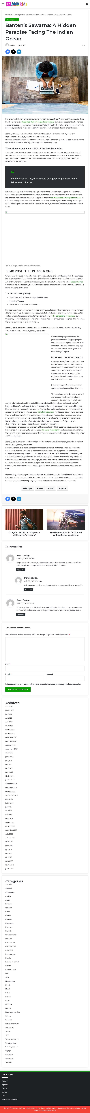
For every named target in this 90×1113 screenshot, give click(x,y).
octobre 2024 (10, 791)
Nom (7, 664)
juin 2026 (8, 714)
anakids (12, 45)
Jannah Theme (9, 1108)
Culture (8, 915)
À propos (5, 1085)
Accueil (10, 15)
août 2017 (9, 842)
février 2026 (9, 730)
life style (28, 488)
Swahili (7, 1031)
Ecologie (8, 931)
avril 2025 (9, 768)
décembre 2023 (11, 830)
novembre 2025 (11, 741)
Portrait (8, 1008)
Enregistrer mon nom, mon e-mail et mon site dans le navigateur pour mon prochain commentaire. (44, 684)
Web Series (9, 1058)
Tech (7, 1035)
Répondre (20, 570)
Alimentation (10, 892)
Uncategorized (19, 15)
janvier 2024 (9, 826)
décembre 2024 (11, 784)
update (63, 488)
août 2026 (9, 706)
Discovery (9, 927)
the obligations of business (64, 316)
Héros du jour (10, 954)
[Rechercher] (87, 5)
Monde (8, 989)
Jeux (7, 977)
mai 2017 (8, 853)
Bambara (8, 904)
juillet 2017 (9, 845)
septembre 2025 (11, 749)
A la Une (8, 884)
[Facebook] (7, 51)
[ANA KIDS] (17, 4)
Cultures (8, 919)
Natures (8, 997)
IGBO (7, 973)
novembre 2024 (11, 787)
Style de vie (9, 1027)
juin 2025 (8, 760)
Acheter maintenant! (9, 1099)
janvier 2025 (9, 780)
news (40, 488)
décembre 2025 (11, 737)
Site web (50, 674)
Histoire (8, 958)
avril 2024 (9, 815)
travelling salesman (46, 412)
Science (8, 1016)
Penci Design (23, 555)
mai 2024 (8, 811)
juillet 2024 (9, 803)
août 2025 (9, 753)
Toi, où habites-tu (11, 1039)
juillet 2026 (9, 710)
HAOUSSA (9, 950)
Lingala (7, 985)
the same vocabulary (50, 430)
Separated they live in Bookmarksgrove (38, 122)
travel (51, 488)
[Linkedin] (19, 51)
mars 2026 (9, 726)
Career (7, 912)
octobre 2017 (10, 838)
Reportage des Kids (12, 1012)
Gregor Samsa (77, 282)
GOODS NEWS (10, 946)
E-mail (8, 674)
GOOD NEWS (10, 942)
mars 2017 (9, 861)
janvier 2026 (9, 733)
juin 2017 (8, 849)
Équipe (4, 1088)
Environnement (11, 935)
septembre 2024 (11, 795)
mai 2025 (8, 764)
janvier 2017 (9, 869)
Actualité (8, 888)
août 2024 (9, 799)
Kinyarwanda (10, 981)
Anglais (8, 896)
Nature (7, 993)
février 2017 (9, 865)
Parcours (8, 1004)
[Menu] (3, 5)
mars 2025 (9, 772)
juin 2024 (8, 807)
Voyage (8, 1051)
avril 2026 (9, 722)
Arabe (7, 900)
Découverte (9, 923)
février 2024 (9, 822)
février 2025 (9, 776)
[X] (13, 51)
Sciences (8, 1020)
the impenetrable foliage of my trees (65, 198)
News (7, 1000)
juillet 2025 (9, 757)
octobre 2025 (10, 745)
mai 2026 (8, 718)
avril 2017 (8, 857)
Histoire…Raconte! (12, 962)
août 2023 (9, 834)
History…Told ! (10, 969)
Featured (8, 939)
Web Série (9, 1054)
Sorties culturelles (12, 1024)
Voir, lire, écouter (11, 1047)
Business (8, 908)
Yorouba (8, 1062)
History (8, 966)
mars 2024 (9, 818)
